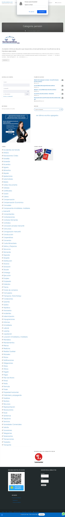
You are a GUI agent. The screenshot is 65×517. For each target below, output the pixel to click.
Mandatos (7, 340)
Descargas (24, 511)
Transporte (7, 445)
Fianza (5, 287)
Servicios (6, 421)
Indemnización (8, 316)
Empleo (6, 278)
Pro (6, 511)
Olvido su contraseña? (8, 96)
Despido (6, 258)
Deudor (6, 270)
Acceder (29, 511)
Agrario (6, 167)
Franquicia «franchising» (12, 296)
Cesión (5, 194)
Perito (5, 384)
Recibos (6, 401)
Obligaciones (8, 363)
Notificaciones (8, 360)
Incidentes (7, 313)
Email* (42, 478)
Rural (5, 413)
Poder (5, 389)
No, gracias (31, 11)
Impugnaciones (9, 319)
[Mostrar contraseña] (28, 91)
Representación (9, 407)
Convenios (7, 240)
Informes (6, 322)
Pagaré (6, 372)
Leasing (6, 331)
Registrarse (15, 500)
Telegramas (7, 433)
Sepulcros (7, 419)
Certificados (7, 191)
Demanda (7, 252)
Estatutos (6, 284)
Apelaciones (7, 176)
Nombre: (43, 473)
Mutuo (5, 357)
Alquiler (6, 173)
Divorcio (6, 264)
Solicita (6, 427)
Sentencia (7, 416)
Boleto (5, 182)
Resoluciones (8, 410)
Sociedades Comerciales (12, 424)
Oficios (5, 369)
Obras (5, 366)
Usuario (5, 82)
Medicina (6, 348)
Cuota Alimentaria (9, 243)
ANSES (6, 153)
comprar (42, 514)
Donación (6, 267)
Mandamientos (8, 343)
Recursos (6, 404)
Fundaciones (8, 299)
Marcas (6, 346)
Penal (5, 381)
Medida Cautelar (9, 351)
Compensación (9, 199)
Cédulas (6, 188)
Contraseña (6, 88)
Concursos (7, 229)
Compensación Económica (13, 202)
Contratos (7, 223)
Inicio (3, 511)
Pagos (5, 375)
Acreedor (6, 161)
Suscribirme (42, 11)
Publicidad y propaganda (12, 395)
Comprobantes (8, 214)
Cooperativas (8, 237)
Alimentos (7, 170)
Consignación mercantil (12, 232)
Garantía (6, 302)
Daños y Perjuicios (10, 246)
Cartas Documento (10, 185)
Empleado (7, 281)
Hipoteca (6, 308)
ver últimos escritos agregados (47, 115)
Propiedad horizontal (11, 392)
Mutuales (6, 354)
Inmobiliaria (7, 325)
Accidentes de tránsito (11, 150)
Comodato (7, 205)
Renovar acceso (17, 511)
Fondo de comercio (10, 290)
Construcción (8, 234)
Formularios (7, 293)
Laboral (6, 328)
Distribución (7, 261)
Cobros (6, 197)
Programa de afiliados (16, 497)
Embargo (6, 272)
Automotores (8, 179)
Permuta (6, 386)
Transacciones (8, 439)
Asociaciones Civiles (10, 156)
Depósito (6, 255)
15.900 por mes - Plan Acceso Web (29, 514)
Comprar (10, 511)
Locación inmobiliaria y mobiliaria (15, 337)
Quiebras (6, 398)
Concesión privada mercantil (13, 226)
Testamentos (8, 436)
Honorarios (7, 310)
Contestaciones (9, 217)
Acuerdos (6, 164)
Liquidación (7, 334)
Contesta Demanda (10, 220)
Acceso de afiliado (17, 502)
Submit (43, 485)
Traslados (6, 442)
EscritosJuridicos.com (7, 2)
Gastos (6, 305)
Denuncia (6, 249)
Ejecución (7, 275)
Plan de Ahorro (8, 378)
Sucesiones (7, 430)
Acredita (6, 159)
